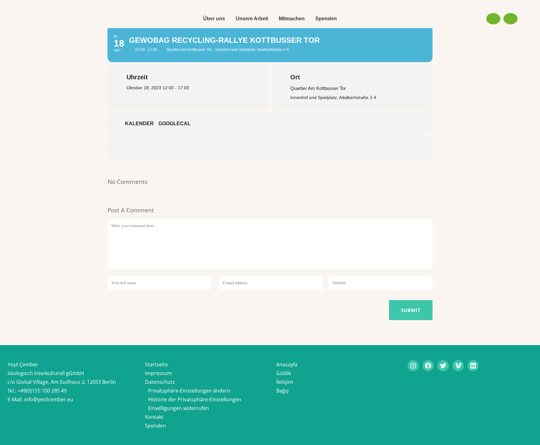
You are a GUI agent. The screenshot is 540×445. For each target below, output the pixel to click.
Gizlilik (283, 373)
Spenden (155, 425)
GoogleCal (174, 123)
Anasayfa (287, 364)
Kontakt (154, 416)
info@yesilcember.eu (48, 399)
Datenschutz (160, 381)
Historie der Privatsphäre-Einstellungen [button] (194, 399)
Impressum (158, 373)
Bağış (282, 390)
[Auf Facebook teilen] (232, 148)
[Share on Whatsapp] (289, 148)
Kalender (139, 123)
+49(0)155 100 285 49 (42, 390)
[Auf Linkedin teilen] (270, 148)
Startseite (156, 364)
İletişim (284, 381)
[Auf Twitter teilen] (251, 148)
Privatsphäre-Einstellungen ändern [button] (189, 390)
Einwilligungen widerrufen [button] (178, 408)
